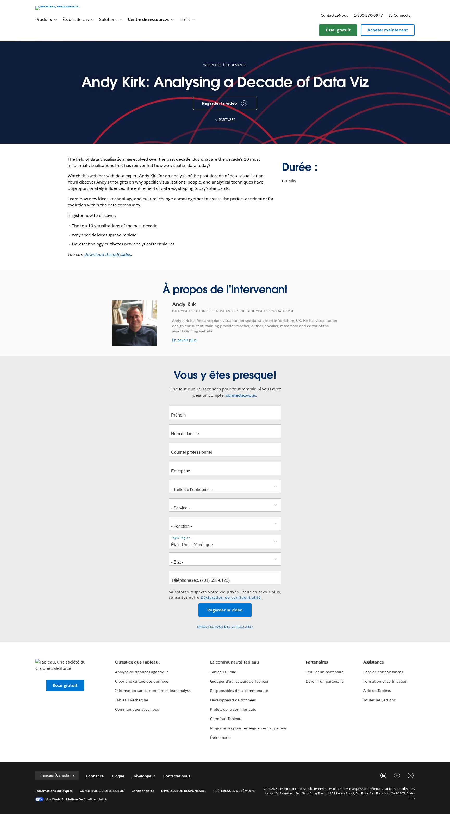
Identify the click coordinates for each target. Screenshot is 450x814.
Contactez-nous (334, 15)
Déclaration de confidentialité (230, 597)
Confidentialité (143, 790)
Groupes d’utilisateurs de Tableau (239, 681)
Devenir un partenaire (325, 681)
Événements (220, 737)
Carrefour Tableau (225, 718)
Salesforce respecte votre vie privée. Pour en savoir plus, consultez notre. (225, 595)
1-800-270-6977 (368, 15)
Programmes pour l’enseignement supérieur (248, 728)
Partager (226, 119)
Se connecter (400, 15)
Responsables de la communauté (239, 690)
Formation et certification (385, 681)
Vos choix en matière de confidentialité (76, 799)
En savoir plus (184, 340)
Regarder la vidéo (219, 103)
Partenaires (317, 662)
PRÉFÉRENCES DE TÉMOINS (234, 790)
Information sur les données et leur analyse (153, 690)
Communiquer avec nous (137, 709)
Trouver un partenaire (324, 672)
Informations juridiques (54, 790)
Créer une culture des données (142, 681)
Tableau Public (223, 672)
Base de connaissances (383, 672)
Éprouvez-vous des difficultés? (225, 627)
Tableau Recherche (131, 700)
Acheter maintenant (387, 30)
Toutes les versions (379, 700)
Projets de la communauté (233, 709)
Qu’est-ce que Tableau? (137, 662)
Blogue (118, 776)
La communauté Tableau (234, 662)
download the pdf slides (107, 254)
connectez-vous (241, 395)
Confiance (95, 776)
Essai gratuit (338, 30)
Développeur (144, 776)
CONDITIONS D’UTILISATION (102, 790)
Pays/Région (181, 538)
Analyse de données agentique (142, 672)
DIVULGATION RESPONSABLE (183, 790)
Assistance (373, 662)
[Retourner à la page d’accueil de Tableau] (57, 6)
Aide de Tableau (377, 690)
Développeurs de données (233, 700)
